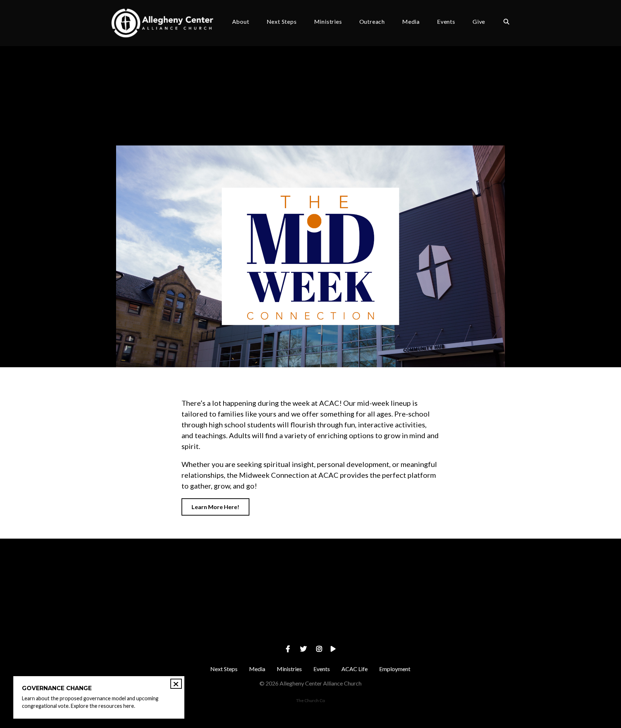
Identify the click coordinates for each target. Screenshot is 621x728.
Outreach (372, 22)
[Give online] (464, 578)
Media (411, 22)
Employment (394, 668)
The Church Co (310, 700)
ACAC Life (354, 668)
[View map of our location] (362, 578)
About (240, 22)
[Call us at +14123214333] (259, 578)
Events (446, 22)
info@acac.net (156, 619)
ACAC (202, 121)
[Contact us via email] (156, 578)
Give (479, 22)
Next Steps (282, 22)
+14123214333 (258, 619)
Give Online (465, 619)
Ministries (328, 22)
